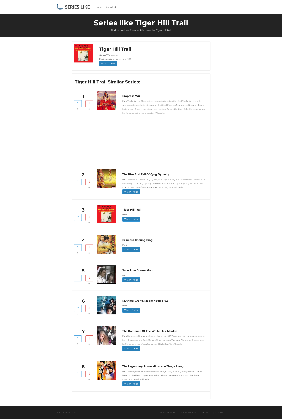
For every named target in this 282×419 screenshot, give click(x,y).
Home (99, 7)
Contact (220, 413)
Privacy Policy (189, 413)
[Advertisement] (141, 140)
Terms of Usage (168, 413)
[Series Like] (74, 7)
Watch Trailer (108, 63)
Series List (111, 7)
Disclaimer (206, 413)
